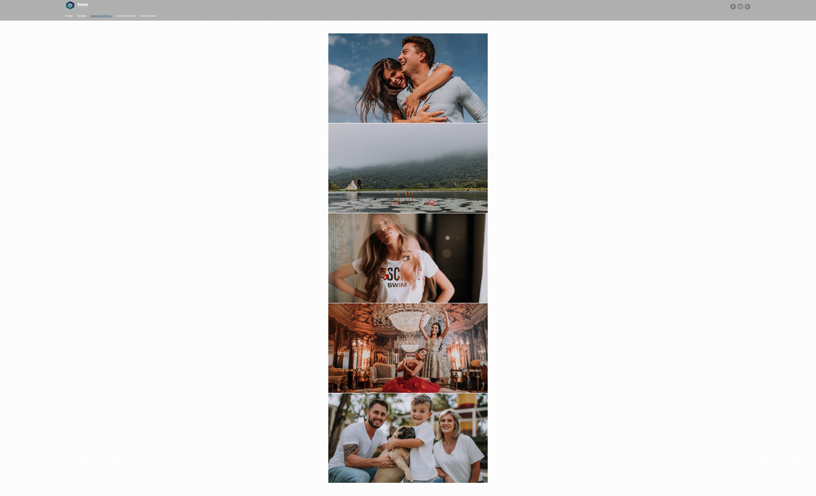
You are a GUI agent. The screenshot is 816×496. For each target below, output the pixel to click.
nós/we (81, 16)
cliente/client (148, 16)
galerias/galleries (101, 16)
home (69, 16)
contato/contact (126, 16)
